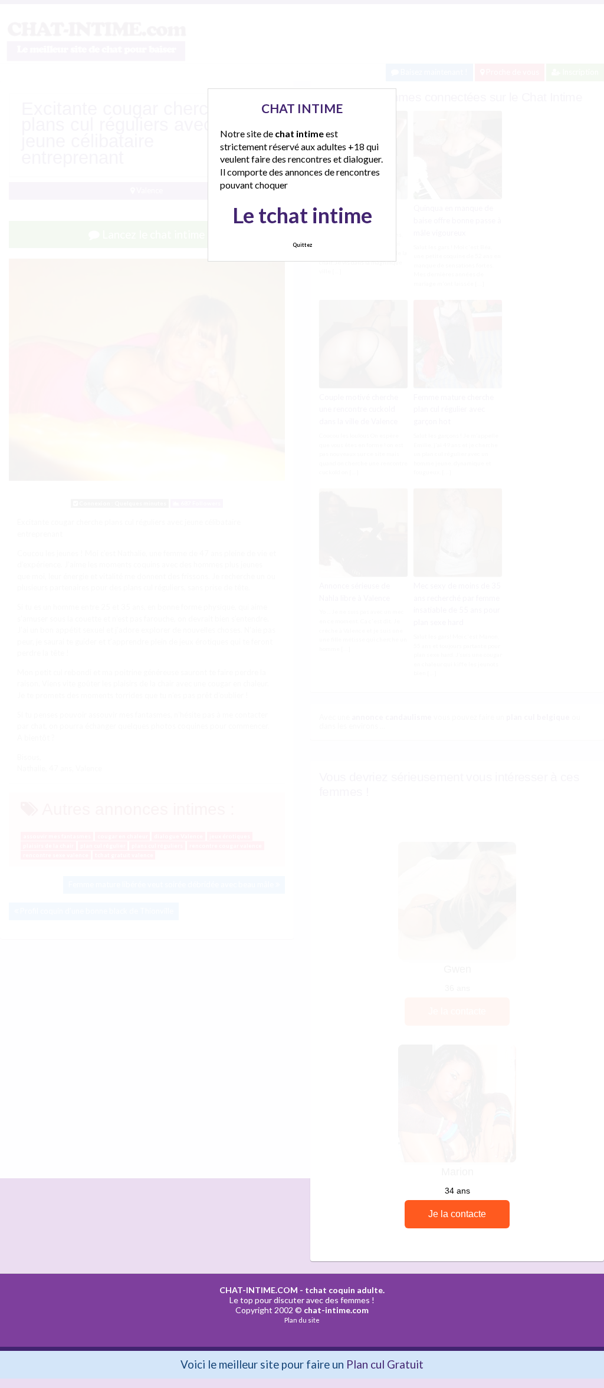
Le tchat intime (302, 215)
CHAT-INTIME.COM (258, 1290)
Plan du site (302, 1320)
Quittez (302, 245)
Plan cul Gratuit (385, 1364)
